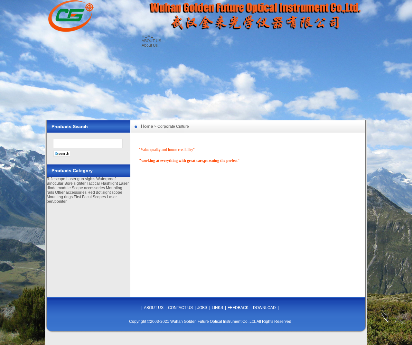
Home (147, 126)
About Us (150, 45)
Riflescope (56, 179)
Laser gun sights (80, 179)
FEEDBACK (238, 307)
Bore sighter (75, 183)
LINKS (217, 307)
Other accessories (71, 192)
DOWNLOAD (264, 307)
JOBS (202, 307)
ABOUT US (151, 41)
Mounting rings (60, 197)
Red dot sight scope (105, 192)
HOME (147, 36)
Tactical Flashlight (102, 183)
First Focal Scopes (90, 197)
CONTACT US (180, 307)
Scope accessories (88, 188)
